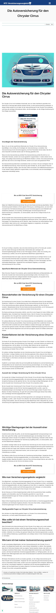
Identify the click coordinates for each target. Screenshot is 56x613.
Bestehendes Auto (29, 131)
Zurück (48, 24)
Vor (52, 24)
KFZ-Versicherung (6, 578)
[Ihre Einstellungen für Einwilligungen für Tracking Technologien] (2, 610)
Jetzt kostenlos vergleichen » (28, 135)
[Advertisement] (28, 39)
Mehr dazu (39, 573)
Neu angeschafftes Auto (28, 133)
